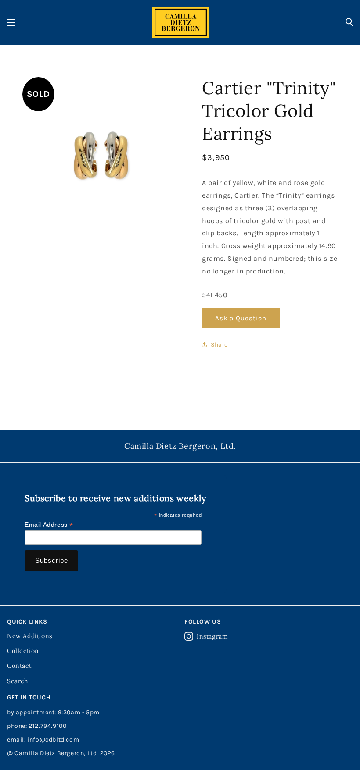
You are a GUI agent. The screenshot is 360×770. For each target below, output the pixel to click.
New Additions (29, 636)
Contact (19, 666)
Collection (23, 651)
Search (17, 681)
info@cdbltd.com (53, 739)
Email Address (49, 525)
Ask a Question (240, 318)
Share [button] (219, 344)
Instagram (212, 636)
